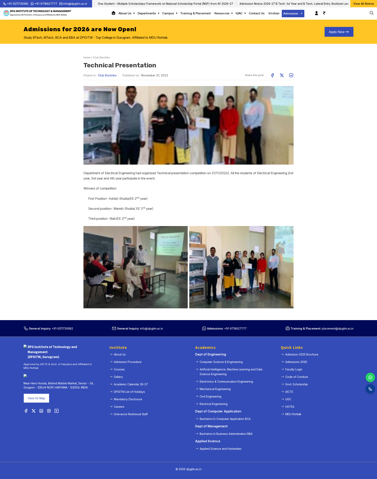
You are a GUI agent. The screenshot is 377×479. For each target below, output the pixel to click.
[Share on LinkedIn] (291, 75)
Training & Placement (195, 13)
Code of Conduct (296, 376)
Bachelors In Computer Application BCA (225, 418)
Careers (119, 406)
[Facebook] (26, 411)
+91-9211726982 (17, 3)
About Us (125, 13)
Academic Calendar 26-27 (131, 384)
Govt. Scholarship (296, 384)
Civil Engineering (210, 396)
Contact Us (256, 13)
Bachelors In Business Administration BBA (226, 433)
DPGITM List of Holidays (129, 391)
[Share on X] (281, 75)
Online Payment (323, 11)
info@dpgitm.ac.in (75, 3)
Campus (168, 13)
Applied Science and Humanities (221, 448)
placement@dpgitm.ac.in (337, 328)
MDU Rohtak (293, 414)
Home (114, 13)
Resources (221, 13)
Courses (119, 369)
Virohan (273, 13)
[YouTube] (56, 411)
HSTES (289, 406)
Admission (290, 13)
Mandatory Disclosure (128, 399)
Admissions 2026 (296, 362)
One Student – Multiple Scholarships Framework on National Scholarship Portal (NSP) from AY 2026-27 (149, 3)
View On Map (36, 398)
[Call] (370, 389)
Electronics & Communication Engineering (226, 381)
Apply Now (337, 32)
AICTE (289, 391)
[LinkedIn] (41, 411)
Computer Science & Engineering (221, 362)
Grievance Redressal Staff (131, 414)
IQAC (239, 13)
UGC (288, 399)
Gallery (118, 376)
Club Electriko (101, 57)
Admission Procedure (128, 362)
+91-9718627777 (46, 3)
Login (315, 11)
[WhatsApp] (370, 377)
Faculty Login (293, 369)
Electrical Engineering (214, 404)
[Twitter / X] (33, 411)
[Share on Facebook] (272, 75)
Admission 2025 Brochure (301, 354)
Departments (147, 13)
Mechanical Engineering (215, 389)
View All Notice (363, 3)
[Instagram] (49, 411)
